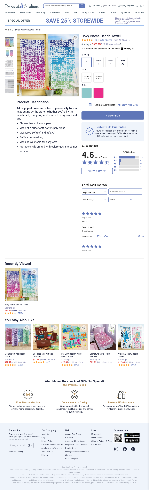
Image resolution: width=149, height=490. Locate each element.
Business (139, 13)
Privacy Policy (47, 441)
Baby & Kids (88, 13)
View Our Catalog (16, 451)
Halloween (10, 13)
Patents (44, 455)
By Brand (125, 13)
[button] (129, 157)
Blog (43, 438)
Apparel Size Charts (73, 434)
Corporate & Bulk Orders (75, 441)
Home (102, 13)
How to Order (70, 448)
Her (75, 13)
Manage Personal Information (77, 452)
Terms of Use (47, 452)
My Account (96, 434)
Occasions (25, 13)
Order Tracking (97, 438)
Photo (113, 13)
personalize (113, 115)
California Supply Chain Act (52, 445)
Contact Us (69, 438)
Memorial (55, 13)
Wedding (40, 13)
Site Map (68, 455)
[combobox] (94, 192)
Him (66, 13)
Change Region (71, 459)
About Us (45, 434)
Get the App (96, 445)
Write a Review (97, 171)
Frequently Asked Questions (76, 445)
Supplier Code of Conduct (51, 448)
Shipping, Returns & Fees (101, 441)
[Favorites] (137, 6)
